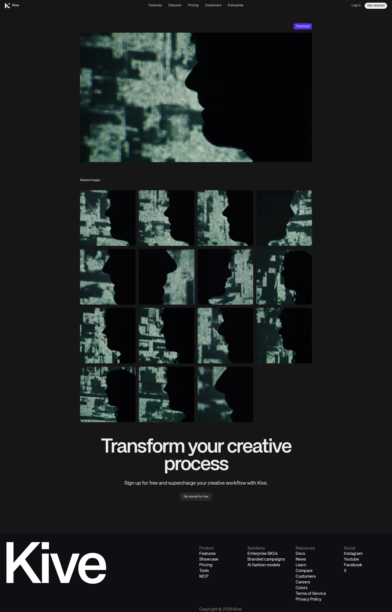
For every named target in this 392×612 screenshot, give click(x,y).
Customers (213, 5)
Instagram (353, 554)
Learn (301, 565)
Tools (204, 571)
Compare (304, 571)
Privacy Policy (308, 599)
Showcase (208, 559)
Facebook (353, 565)
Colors (301, 588)
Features (155, 5)
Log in (356, 5)
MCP (203, 576)
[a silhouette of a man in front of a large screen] (108, 335)
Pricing (193, 5)
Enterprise (235, 5)
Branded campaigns (266, 559)
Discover (175, 5)
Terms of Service (311, 594)
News (301, 559)
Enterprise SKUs (262, 554)
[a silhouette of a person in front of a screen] (284, 218)
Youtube (351, 559)
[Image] (166, 277)
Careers (303, 582)
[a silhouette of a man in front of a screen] (108, 218)
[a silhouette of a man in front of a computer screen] (108, 277)
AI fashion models (263, 565)
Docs (300, 554)
